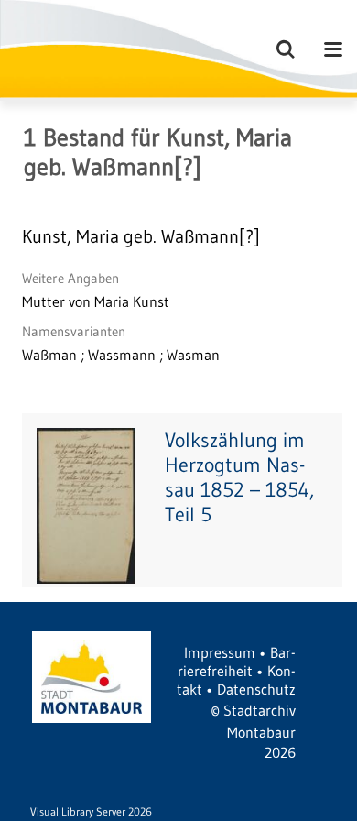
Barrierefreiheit (237, 661)
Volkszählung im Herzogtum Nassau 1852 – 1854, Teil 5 (239, 477)
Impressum (219, 652)
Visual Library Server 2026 (91, 811)
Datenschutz (256, 689)
